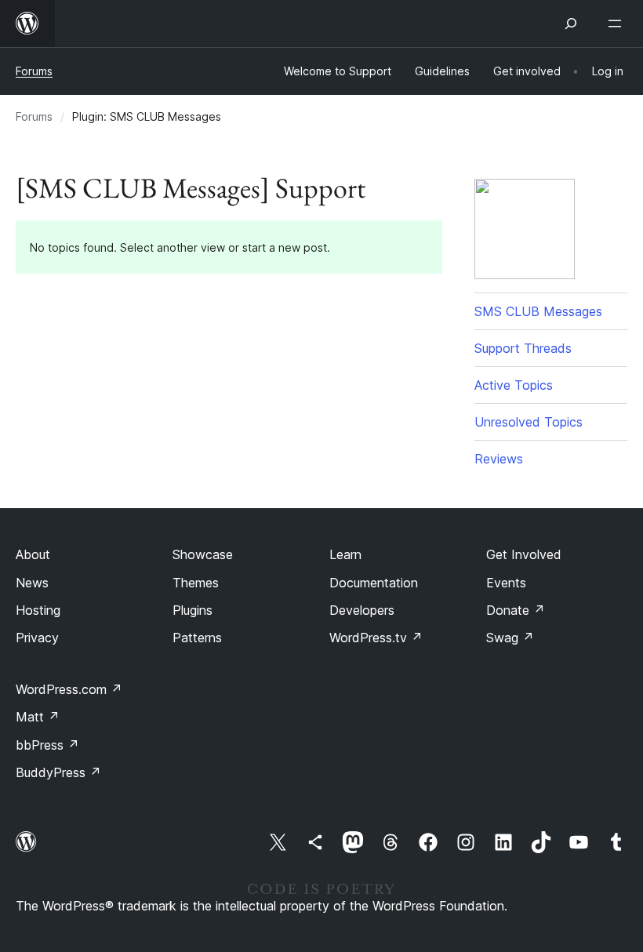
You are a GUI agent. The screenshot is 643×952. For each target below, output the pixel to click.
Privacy (37, 637)
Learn (345, 554)
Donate (515, 610)
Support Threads (523, 348)
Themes (196, 582)
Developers (361, 610)
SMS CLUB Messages (538, 311)
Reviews (498, 459)
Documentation (373, 582)
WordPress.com (69, 689)
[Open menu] (618, 23)
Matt (38, 717)
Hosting (38, 610)
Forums (34, 71)
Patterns (197, 637)
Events (506, 582)
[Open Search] (571, 23)
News (32, 582)
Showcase (203, 554)
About (33, 554)
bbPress (47, 745)
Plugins (193, 610)
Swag (510, 637)
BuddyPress (58, 772)
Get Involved (523, 554)
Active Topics (513, 385)
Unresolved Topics (528, 422)
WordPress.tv (376, 637)
